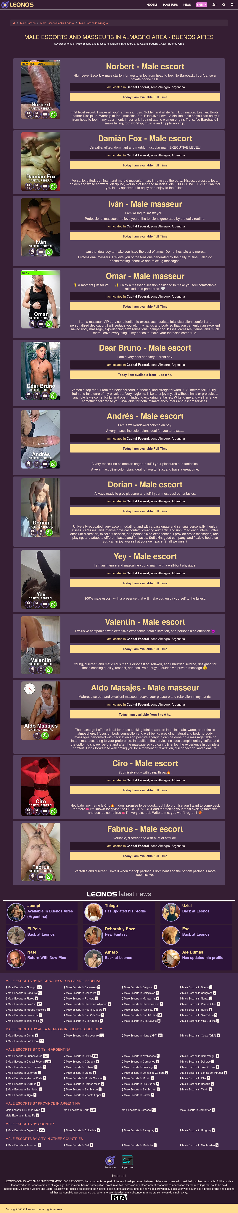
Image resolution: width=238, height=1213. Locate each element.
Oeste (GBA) (200, 1035)
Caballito (24, 993)
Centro (23, 1035)
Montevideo (200, 1145)
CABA (82, 1056)
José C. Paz (200, 1067)
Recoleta (141, 1009)
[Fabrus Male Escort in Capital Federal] (40, 851)
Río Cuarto (141, 1084)
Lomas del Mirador (204, 1072)
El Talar (81, 1067)
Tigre (22, 1095)
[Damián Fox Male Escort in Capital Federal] (40, 161)
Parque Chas (200, 1004)
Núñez (197, 998)
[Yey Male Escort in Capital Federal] (40, 579)
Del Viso (198, 1061)
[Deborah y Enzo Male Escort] (93, 939)
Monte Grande (85, 1078)
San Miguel (141, 1089)
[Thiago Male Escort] (93, 916)
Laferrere (24, 1072)
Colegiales (141, 993)
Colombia (82, 1130)
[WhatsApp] (53, 117)
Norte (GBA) (143, 1035)
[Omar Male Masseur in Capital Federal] (40, 299)
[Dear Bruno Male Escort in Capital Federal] (40, 371)
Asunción (24, 1145)
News (187, 4)
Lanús (80, 1072)
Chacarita (82, 993)
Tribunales (25, 1021)
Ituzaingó (140, 1067)
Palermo (24, 1004)
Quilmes (23, 1084)
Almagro (24, 987)
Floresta (81, 998)
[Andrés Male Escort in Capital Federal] (40, 439)
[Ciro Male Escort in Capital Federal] (40, 786)
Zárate (139, 1095)
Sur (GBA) (25, 1041)
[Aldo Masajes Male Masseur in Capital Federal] (40, 710)
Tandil (196, 1089)
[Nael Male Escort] (16, 963)
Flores (22, 998)
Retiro (196, 1009)
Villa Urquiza (200, 1021)
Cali (79, 1145)
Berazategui (200, 1056)
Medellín (140, 1145)
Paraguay (140, 1130)
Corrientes (141, 1061)
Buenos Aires (28, 1056)
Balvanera (83, 987)
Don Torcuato (27, 1067)
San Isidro (24, 1089)
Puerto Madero (85, 1009)
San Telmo (199, 1015)
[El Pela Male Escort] (16, 939)
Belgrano (140, 987)
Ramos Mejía (84, 1084)
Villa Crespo (84, 1021)
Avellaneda (141, 1056)
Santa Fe (22, 1115)
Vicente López (85, 1095)
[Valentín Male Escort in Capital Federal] (40, 644)
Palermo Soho (143, 1004)
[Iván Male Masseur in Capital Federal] (40, 227)
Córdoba (82, 1061)
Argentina (26, 1130)
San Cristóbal (85, 1015)
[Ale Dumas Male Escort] (171, 963)
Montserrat (141, 998)
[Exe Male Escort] (171, 939)
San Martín (83, 1089)
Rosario (197, 1084)
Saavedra (24, 1015)
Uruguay (198, 1130)
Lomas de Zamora (146, 1072)
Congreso (199, 993)
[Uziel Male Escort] (171, 916)
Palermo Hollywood (88, 1004)
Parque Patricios (28, 1009)
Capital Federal (29, 1061)
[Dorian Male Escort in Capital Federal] (40, 507)
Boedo (197, 987)
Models (152, 4)
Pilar (195, 1078)
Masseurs (170, 4)
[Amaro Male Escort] (93, 963)
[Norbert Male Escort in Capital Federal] (40, 89)
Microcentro (84, 1035)
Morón (138, 1078)
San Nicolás (142, 1015)
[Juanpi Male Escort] (16, 916)
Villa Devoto (142, 1021)
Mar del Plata (26, 1078)
